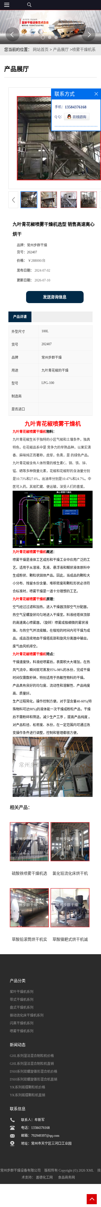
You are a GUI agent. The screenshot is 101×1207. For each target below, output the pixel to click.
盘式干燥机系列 (21, 1008)
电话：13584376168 (35, 1128)
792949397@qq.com (45, 1136)
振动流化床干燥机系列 (26, 1015)
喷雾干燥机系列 (21, 1031)
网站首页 (41, 49)
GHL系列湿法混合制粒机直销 (32, 1064)
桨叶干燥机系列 (21, 992)
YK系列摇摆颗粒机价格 (27, 1087)
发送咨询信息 (54, 297)
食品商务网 (66, 1177)
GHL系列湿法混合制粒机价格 (32, 1056)
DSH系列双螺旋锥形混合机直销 (33, 1079)
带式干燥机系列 (21, 1000)
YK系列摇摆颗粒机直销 (27, 1095)
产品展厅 (61, 49)
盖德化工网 (44, 1177)
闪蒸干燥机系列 (21, 1023)
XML (90, 1170)
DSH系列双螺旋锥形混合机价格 (33, 1072)
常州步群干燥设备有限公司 (20, 1170)
